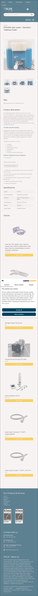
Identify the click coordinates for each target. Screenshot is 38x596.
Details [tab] (31, 285)
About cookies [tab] (19, 285)
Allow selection (19, 314)
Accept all (19, 310)
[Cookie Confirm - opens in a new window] (29, 281)
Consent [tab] (6, 285)
